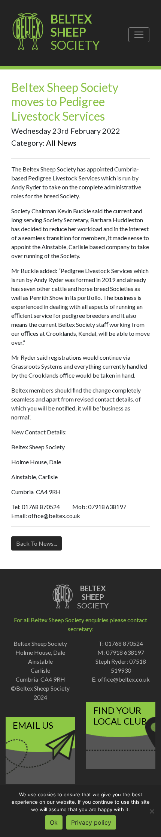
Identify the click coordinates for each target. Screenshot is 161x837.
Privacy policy (91, 822)
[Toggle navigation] (138, 34)
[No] (151, 811)
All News (61, 142)
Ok (54, 822)
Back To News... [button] (36, 543)
